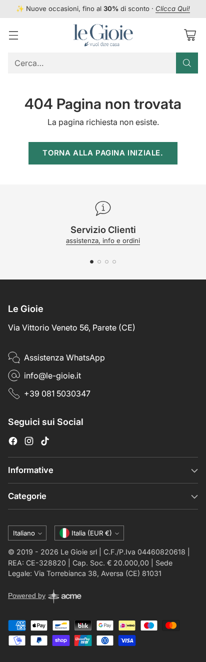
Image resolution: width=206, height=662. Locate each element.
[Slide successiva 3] (106, 262)
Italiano (24, 533)
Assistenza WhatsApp (64, 357)
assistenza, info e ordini (103, 240)
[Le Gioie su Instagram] (29, 442)
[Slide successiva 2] (99, 262)
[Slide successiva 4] (114, 262)
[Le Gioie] (103, 35)
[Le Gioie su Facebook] (13, 442)
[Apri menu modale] (13, 35)
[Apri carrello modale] (190, 35)
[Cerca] (187, 63)
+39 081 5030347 (57, 393)
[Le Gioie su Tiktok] (45, 442)
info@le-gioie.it (52, 375)
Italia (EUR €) (92, 533)
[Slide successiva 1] (92, 262)
